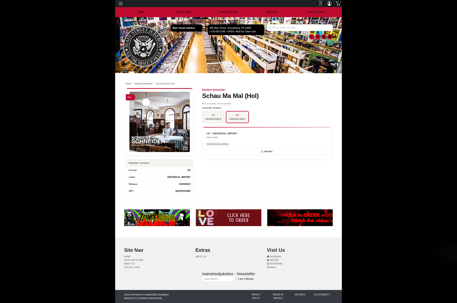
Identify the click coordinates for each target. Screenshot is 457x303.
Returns (300, 294)
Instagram (275, 263)
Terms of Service (278, 296)
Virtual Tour (315, 12)
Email (272, 267)
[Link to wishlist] (320, 4)
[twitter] (318, 37)
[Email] (330, 37)
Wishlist (268, 151)
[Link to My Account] (329, 4)
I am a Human (245, 278)
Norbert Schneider (143, 83)
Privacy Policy (256, 296)
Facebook (275, 256)
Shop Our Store (133, 260)
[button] (185, 12)
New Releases (228, 12)
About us (272, 12)
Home (129, 83)
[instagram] (324, 37)
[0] (338, 4)
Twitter (274, 260)
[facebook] (312, 37)
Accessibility (322, 294)
